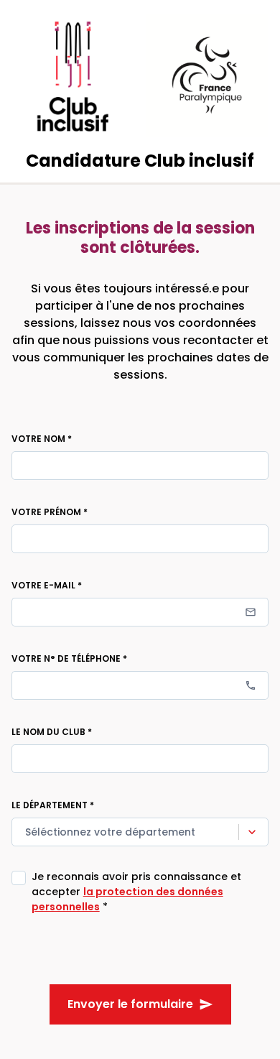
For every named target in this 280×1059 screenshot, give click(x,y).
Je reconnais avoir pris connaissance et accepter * (136, 891)
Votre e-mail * (46, 585)
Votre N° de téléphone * (69, 658)
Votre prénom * (49, 512)
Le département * (52, 805)
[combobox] (26, 832)
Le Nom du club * (51, 732)
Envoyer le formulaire (130, 1004)
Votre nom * (41, 439)
